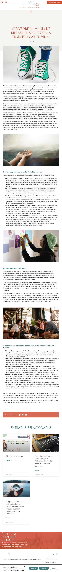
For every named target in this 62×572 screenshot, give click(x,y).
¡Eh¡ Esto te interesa (14, 456)
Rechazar (43, 568)
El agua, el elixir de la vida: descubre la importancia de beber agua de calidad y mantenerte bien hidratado (14, 507)
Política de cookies (50, 562)
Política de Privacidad (51, 559)
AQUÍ (40, 402)
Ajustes (54, 568)
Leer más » (8, 460)
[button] (31, 11)
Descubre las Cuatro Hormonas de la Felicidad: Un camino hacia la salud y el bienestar (44, 461)
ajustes (22, 570)
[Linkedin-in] (2, 2)
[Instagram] (6, 2)
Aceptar (33, 568)
